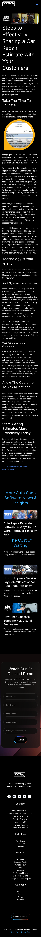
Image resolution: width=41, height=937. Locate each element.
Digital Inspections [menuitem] (20, 816)
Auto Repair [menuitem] (20, 841)
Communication (8, 469)
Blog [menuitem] (20, 867)
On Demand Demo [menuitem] (20, 873)
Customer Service (12, 467)
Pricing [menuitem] (20, 894)
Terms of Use (26, 932)
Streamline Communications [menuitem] (20, 813)
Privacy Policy (15, 932)
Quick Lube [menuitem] (20, 844)
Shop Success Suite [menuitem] (20, 810)
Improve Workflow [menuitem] (20, 828)
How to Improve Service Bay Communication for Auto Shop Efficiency (20, 582)
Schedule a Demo (20, 916)
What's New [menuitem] (20, 865)
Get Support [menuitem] (20, 859)
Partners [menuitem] (20, 870)
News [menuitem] (20, 897)
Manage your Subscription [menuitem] (20, 878)
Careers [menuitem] (20, 900)
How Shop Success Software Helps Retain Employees (18, 620)
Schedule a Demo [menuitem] (20, 876)
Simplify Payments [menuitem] (20, 819)
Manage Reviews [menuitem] (20, 825)
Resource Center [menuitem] (20, 862)
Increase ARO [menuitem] (20, 822)
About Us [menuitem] (20, 891)
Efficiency (24, 467)
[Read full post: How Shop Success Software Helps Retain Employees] (20, 612)
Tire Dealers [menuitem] (21, 846)
